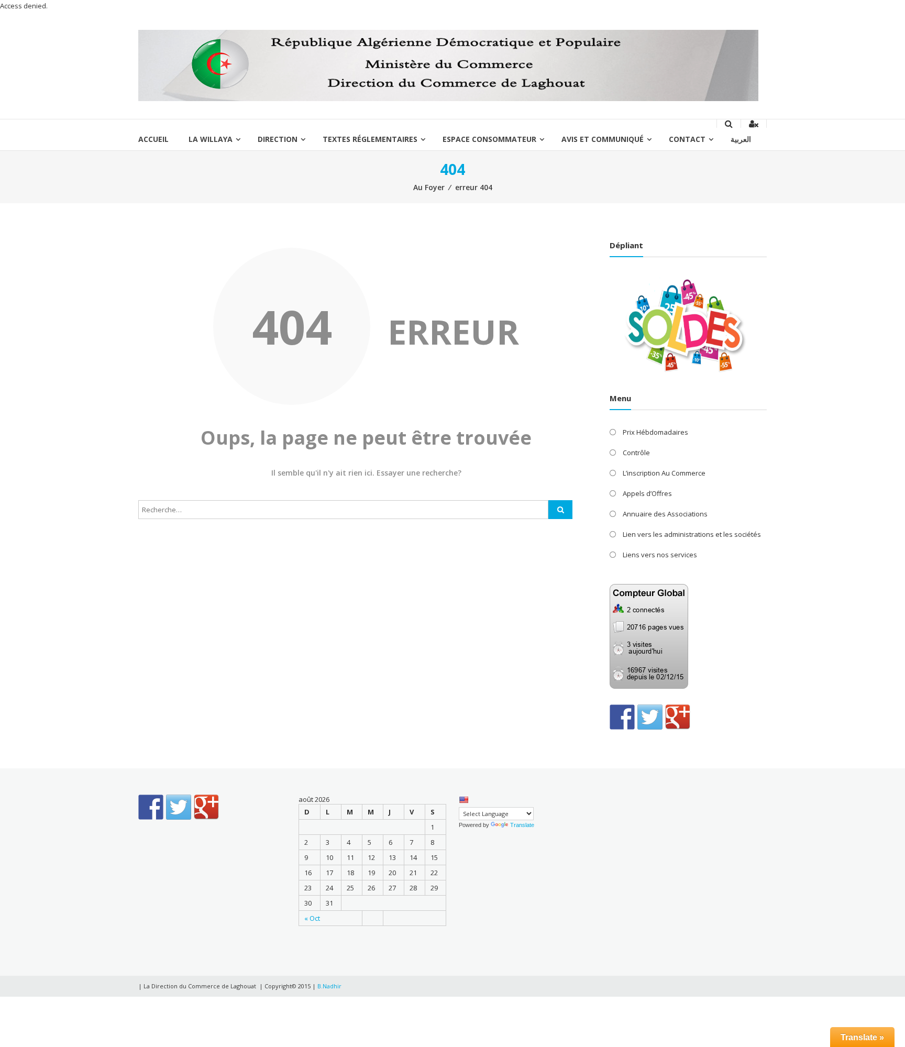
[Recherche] (560, 509)
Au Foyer (429, 187)
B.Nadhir (329, 986)
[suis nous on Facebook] (622, 717)
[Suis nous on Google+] (677, 717)
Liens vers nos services (660, 554)
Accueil (153, 139)
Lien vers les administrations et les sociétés (692, 534)
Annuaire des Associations (665, 514)
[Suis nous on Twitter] (650, 717)
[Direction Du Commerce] (448, 65)
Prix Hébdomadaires (655, 432)
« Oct (312, 918)
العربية (741, 139)
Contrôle (636, 452)
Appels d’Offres (647, 493)
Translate (522, 825)
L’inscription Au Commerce (664, 473)
